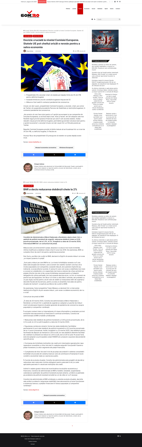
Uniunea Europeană (66, 147)
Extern (80, 8)
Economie (86, 8)
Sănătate (99, 8)
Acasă (27, 30)
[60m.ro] (30, 14)
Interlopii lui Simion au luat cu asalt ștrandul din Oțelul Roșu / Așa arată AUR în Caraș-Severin (111, 99)
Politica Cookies (33, 441)
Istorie (111, 8)
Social (93, 8)
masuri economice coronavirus (46, 147)
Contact (118, 8)
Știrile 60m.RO (34, 30)
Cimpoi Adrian (29, 51)
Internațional (43, 30)
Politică (68, 8)
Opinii (106, 8)
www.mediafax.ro (34, 142)
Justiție (74, 8)
